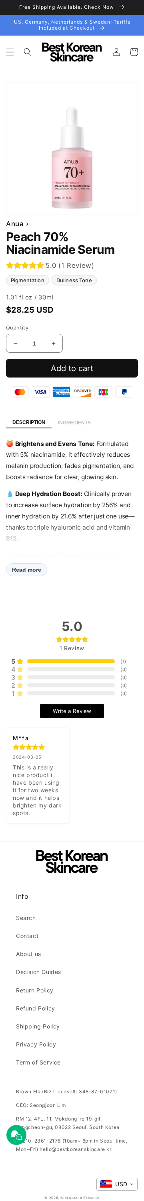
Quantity (17, 327)
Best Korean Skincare (80, 1198)
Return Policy (35, 990)
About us (28, 953)
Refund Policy (35, 1008)
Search (26, 917)
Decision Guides (38, 971)
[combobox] (117, 1184)
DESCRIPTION (28, 422)
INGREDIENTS (74, 423)
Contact (27, 935)
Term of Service (38, 1062)
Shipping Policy (38, 1026)
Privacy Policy (36, 1044)
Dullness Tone (74, 280)
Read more (26, 569)
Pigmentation (27, 280)
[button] (10, 52)
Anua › (17, 224)
